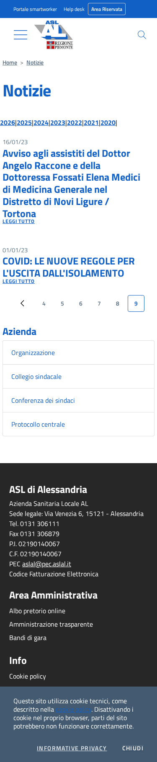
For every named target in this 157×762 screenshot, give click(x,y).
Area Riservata (106, 9)
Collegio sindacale (36, 376)
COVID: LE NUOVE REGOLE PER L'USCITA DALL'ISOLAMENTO (69, 266)
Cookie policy (27, 676)
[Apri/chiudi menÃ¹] (20, 34)
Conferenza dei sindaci (43, 400)
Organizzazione (33, 352)
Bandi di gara (27, 637)
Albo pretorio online (37, 611)
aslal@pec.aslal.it (46, 564)
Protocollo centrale (38, 424)
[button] (142, 35)
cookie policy (73, 709)
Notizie (35, 62)
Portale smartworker (35, 9)
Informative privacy (72, 748)
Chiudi (133, 748)
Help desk (74, 9)
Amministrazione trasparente (51, 624)
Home (10, 62)
